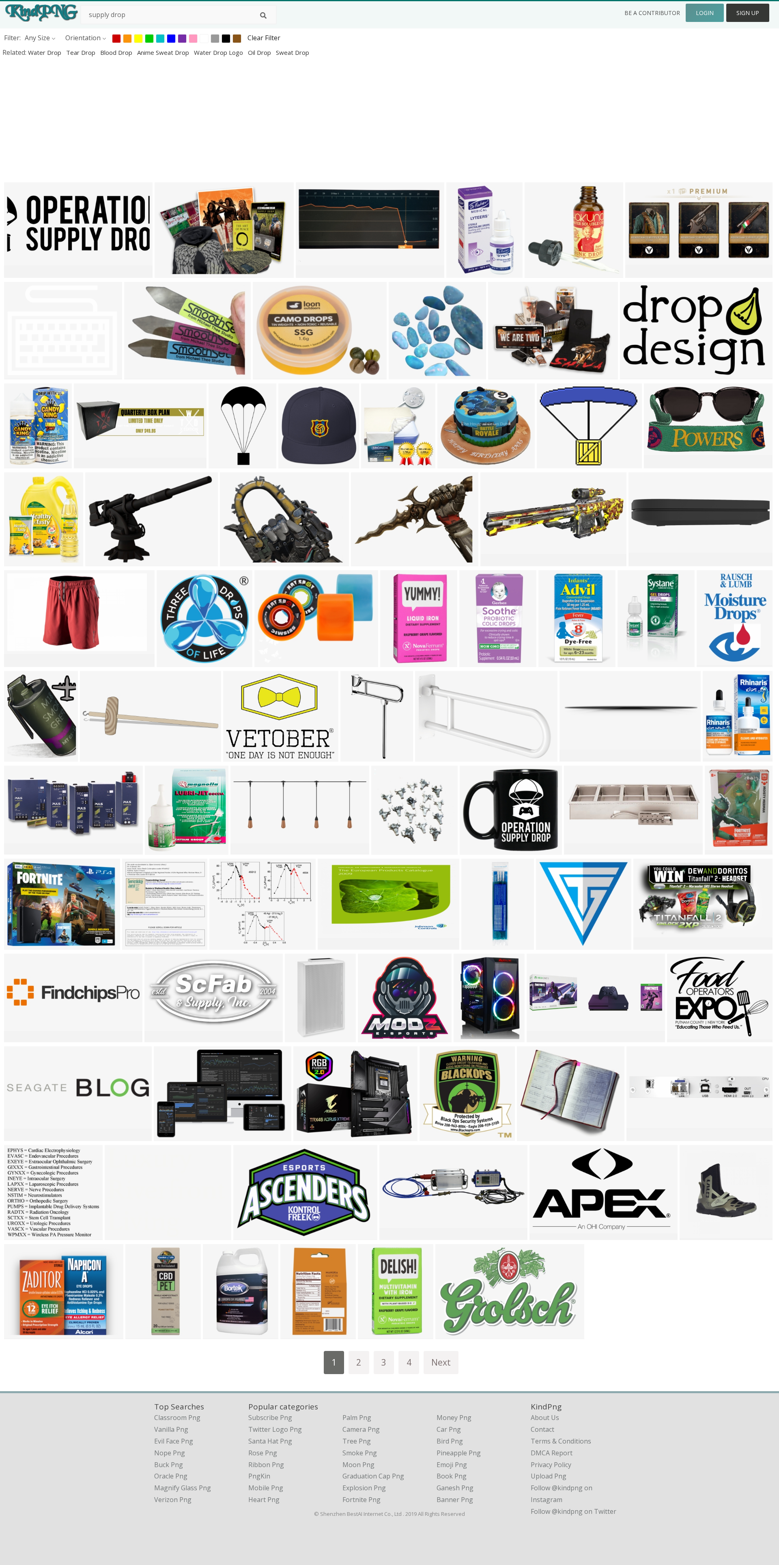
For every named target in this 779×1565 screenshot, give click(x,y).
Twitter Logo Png (275, 1429)
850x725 (224, 944)
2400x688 (97, 756)
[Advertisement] (243, 119)
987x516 (159, 1037)
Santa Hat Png (270, 1441)
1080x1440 (389, 849)
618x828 (19, 463)
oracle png (170, 1476)
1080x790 (368, 561)
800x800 (293, 463)
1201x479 (21, 272)
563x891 (461, 272)
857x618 (235, 561)
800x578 (268, 374)
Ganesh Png (455, 1487)
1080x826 (141, 374)
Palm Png (356, 1417)
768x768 (100, 561)
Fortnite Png (361, 1499)
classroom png (177, 1417)
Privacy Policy (551, 1464)
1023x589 (650, 944)
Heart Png (264, 1499)
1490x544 (497, 561)
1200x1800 (662, 463)
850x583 (169, 1135)
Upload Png (548, 1476)
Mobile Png (265, 1487)
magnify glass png (182, 1487)
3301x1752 (314, 272)
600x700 (395, 661)
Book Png (452, 1476)
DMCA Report (551, 1452)
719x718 (551, 944)
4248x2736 (397, 1234)
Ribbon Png (266, 1464)
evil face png (173, 1441)
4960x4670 (376, 1037)
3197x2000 (647, 561)
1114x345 (90, 463)
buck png (168, 1464)
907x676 (503, 374)
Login (705, 13)
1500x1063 (241, 756)
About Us (545, 1417)
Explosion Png (364, 1487)
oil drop (260, 52)
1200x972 (553, 463)
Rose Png (262, 1452)
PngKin (259, 1476)
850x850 (218, 1334)
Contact (542, 1429)
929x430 (575, 756)
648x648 (435, 1135)
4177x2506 (123, 1234)
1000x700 (171, 272)
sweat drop (292, 52)
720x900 (19, 756)
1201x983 (21, 374)
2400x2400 (638, 374)
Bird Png (450, 1441)
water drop (45, 52)
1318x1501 (379, 463)
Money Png (454, 1417)
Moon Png (358, 1464)
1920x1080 (22, 1135)
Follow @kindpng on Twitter (573, 1511)
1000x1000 (272, 661)
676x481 (248, 1234)
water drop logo (219, 52)
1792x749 (21, 1234)
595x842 (137, 944)
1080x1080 (407, 374)
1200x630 (334, 944)
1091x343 (543, 1037)
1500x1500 (22, 661)
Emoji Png (452, 1464)
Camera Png (361, 1429)
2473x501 (21, 1037)
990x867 (532, 1135)
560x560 (172, 661)
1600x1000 (645, 1135)
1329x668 (21, 849)
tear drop (81, 52)
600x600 (540, 272)
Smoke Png (359, 1452)
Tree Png (356, 1441)
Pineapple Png (459, 1452)
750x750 (474, 661)
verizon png (173, 1499)
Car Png (449, 1429)
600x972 (300, 1037)
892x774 (452, 463)
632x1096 (225, 463)
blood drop (117, 52)
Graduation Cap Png (373, 1476)
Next (441, 1362)
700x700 (579, 849)
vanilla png (171, 1429)
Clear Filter (263, 37)
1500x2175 (636, 661)
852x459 (640, 272)
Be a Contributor (652, 13)
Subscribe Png (270, 1417)
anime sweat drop (164, 52)
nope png (169, 1452)
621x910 (553, 661)
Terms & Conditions (561, 1441)
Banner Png (455, 1499)
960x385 (246, 849)
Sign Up (747, 13)
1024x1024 (478, 849)
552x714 (718, 756)
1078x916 (21, 1334)
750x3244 (478, 944)
